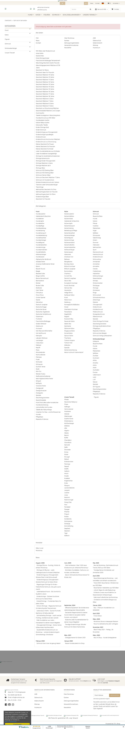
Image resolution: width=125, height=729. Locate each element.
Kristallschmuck (98, 309)
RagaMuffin (67, 314)
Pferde (95, 223)
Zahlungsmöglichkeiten (71, 43)
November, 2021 (98, 627)
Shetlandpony (68, 421)
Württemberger (69, 423)
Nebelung (67, 302)
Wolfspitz (39, 383)
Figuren (47, 15)
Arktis (95, 365)
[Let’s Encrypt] (31, 8)
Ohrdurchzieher (97, 283)
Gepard (66, 466)
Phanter (66, 512)
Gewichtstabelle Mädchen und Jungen (48, 111)
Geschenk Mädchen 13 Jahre (45, 84)
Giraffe (66, 469)
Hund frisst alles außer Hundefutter (47, 402)
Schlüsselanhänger (71, 15)
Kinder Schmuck (41, 130)
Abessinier (67, 254)
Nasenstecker (97, 278)
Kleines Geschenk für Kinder (44, 149)
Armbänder (96, 261)
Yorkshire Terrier (41, 386)
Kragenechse (68, 481)
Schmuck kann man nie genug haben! (48, 643)
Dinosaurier (96, 235)
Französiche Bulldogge (43, 321)
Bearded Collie (40, 273)
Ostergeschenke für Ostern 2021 (75, 637)
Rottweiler (39, 362)
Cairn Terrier (39, 290)
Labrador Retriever (41, 338)
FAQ (86, 3)
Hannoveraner (68, 409)
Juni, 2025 (67, 563)
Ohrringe (95, 288)
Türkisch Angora (69, 340)
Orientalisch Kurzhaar (71, 309)
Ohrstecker (96, 290)
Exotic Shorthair (69, 285)
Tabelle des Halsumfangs (44, 409)
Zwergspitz (39, 393)
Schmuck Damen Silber (43, 175)
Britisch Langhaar (69, 269)
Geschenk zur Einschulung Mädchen (47, 108)
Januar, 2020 (68, 641)
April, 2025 (96, 576)
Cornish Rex (68, 276)
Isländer (66, 414)
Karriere (66, 40)
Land (94, 377)
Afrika (95, 360)
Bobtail (38, 283)
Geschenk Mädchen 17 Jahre (45, 94)
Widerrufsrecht (97, 43)
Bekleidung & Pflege (70, 230)
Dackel (38, 300)
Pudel (37, 359)
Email (85, 681)
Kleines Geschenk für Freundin (45, 146)
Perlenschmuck (98, 312)
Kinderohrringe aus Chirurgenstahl (46, 132)
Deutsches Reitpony (70, 402)
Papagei (66, 509)
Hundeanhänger (41, 240)
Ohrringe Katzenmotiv (43, 158)
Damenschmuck (98, 252)
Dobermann (39, 316)
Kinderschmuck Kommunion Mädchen (48, 139)
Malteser (38, 345)
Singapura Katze (69, 331)
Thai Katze (67, 338)
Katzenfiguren (68, 238)
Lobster (66, 493)
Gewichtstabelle (41, 400)
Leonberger (39, 340)
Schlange (67, 524)
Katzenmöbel (68, 218)
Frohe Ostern (98, 616)
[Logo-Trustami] (35, 8)
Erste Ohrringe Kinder (42, 58)
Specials (38, 395)
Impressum (96, 48)
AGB (94, 38)
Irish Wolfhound (41, 333)
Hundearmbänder (41, 250)
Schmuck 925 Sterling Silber (45, 170)
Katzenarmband (69, 242)
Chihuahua (39, 292)
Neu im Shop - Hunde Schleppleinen (105, 637)
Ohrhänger (96, 285)
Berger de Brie (40, 276)
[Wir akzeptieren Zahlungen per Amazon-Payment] (34, 716)
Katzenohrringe (69, 240)
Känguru (67, 485)
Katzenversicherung (70, 350)
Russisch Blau (68, 319)
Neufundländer (40, 355)
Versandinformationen (71, 45)
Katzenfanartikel (69, 233)
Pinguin (66, 514)
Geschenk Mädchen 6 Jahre (44, 99)
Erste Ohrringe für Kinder (100, 321)
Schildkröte (67, 519)
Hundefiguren (40, 242)
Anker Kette (39, 53)
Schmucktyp (97, 259)
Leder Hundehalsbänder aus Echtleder (48, 151)
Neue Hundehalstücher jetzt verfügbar (106, 624)
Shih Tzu (38, 371)
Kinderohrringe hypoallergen (44, 134)
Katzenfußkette (69, 245)
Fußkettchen (97, 271)
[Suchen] (90, 9)
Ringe (94, 292)
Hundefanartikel (41, 238)
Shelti (37, 369)
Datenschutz (97, 40)
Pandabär (67, 507)
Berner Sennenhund (42, 278)
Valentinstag (97, 238)
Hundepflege (40, 226)
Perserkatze (68, 312)
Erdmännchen (68, 461)
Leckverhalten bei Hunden (44, 407)
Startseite (8, 20)
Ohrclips (95, 281)
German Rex (68, 288)
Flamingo (67, 464)
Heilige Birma (68, 292)
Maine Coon (68, 300)
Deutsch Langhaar (41, 304)
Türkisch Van (68, 343)
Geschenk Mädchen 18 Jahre (45, 96)
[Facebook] (6, 705)
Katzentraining (68, 228)
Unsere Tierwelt (89, 15)
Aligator (66, 430)
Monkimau (39, 550)
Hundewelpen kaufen (42, 120)
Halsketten (96, 273)
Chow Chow (40, 295)
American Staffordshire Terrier (45, 264)
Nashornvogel (68, 500)
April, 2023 (96, 613)
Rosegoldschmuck (99, 314)
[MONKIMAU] (7, 8)
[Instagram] (13, 705)
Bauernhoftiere (97, 216)
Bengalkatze (68, 261)
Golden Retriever (41, 324)
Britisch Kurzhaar (69, 266)
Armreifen (96, 266)
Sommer (95, 242)
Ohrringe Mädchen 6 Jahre (44, 163)
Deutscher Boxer (41, 309)
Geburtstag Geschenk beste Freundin (47, 63)
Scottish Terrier (40, 367)
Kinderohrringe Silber (42, 196)
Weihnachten (97, 247)
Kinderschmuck (41, 137)
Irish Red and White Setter (44, 331)
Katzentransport (69, 226)
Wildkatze (67, 345)
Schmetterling (68, 526)
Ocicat (66, 307)
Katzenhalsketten (69, 247)
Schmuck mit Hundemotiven (45, 180)
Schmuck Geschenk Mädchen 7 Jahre (48, 177)
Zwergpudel (39, 388)
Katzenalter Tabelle (42, 125)
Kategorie (96, 341)
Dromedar (67, 449)
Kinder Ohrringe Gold (42, 127)
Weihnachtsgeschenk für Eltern (46, 194)
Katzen (95, 221)
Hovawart (39, 328)
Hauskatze (67, 290)
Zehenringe (96, 300)
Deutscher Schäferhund (43, 314)
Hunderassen (40, 257)
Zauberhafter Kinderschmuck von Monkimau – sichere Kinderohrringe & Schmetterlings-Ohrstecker (47, 632)
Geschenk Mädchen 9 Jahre (44, 106)
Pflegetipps (39, 417)
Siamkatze (67, 326)
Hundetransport (41, 233)
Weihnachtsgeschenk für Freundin (46, 192)
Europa (95, 372)
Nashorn (67, 497)
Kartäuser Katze (69, 295)
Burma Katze (68, 271)
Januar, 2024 (97, 605)
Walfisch (66, 535)
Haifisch (66, 471)
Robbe (66, 516)
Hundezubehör (40, 214)
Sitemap (95, 45)
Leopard (66, 490)
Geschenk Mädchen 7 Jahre (44, 101)
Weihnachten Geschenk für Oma (46, 189)
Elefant (66, 459)
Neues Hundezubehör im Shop (74, 643)
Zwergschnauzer (41, 390)
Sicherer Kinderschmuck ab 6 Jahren (47, 182)
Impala (66, 476)
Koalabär (67, 478)
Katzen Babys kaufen (42, 122)
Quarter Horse (68, 418)
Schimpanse (68, 521)
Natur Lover (39, 548)
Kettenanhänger (41, 254)
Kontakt (97, 3)
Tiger (65, 533)
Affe (65, 428)
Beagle (38, 271)
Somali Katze (68, 333)
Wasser (95, 382)
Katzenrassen (68, 252)
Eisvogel (67, 457)
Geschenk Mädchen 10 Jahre (45, 75)
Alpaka (66, 433)
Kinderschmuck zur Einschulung (46, 142)
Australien (96, 370)
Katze (38, 15)
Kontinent (96, 358)
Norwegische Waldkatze (71, 304)
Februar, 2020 (40, 641)
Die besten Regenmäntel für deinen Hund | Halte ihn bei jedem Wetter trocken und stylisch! (75, 615)
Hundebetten (40, 223)
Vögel (94, 230)
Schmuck (55, 15)
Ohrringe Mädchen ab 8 (43, 165)
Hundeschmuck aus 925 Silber (45, 118)
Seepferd (67, 528)
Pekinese (39, 357)
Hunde (95, 218)
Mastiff (38, 347)
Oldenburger (68, 416)
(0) (110, 3)
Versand (75, 718)
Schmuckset (97, 295)
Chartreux (67, 273)
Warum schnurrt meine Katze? (73, 352)
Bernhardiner (40, 281)
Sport (94, 250)
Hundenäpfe (40, 221)
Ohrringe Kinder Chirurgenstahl (45, 161)
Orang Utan (68, 502)
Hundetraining (40, 230)
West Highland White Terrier (44, 378)
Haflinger (67, 407)
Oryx (65, 504)
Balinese (67, 259)
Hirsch (66, 473)
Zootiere (95, 355)
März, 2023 (96, 619)
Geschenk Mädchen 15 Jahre (45, 89)
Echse (66, 452)
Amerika (95, 363)
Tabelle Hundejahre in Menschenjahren (48, 115)
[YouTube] (9, 705)
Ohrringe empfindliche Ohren (102, 326)
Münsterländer (40, 352)
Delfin (66, 447)
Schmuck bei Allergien (100, 333)
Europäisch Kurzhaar (70, 283)
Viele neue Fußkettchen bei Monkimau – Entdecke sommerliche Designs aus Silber (105, 600)
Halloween (96, 245)
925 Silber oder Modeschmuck (45, 51)
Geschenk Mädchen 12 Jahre (45, 82)
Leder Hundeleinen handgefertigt (46, 153)
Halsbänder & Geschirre (43, 216)
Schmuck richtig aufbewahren (102, 336)
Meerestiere (96, 228)
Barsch (66, 435)
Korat (66, 297)
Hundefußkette (41, 252)
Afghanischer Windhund (43, 259)
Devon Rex (67, 281)
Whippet (38, 381)
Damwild (67, 445)
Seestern (67, 531)
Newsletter (67, 48)
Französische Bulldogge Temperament (48, 60)
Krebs (66, 483)
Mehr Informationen (11, 721)
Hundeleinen (40, 218)
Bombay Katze (69, 264)
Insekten (95, 226)
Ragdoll (66, 316)
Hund (30, 15)
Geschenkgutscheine (42, 398)
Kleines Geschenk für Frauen (45, 144)
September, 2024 (69, 605)
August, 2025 (40, 563)
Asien (94, 367)
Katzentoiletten (69, 216)
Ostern (95, 240)
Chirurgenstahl (97, 304)
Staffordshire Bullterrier (43, 376)
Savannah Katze (69, 321)
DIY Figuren (96, 387)
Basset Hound (40, 269)
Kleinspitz (39, 336)
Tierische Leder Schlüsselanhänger (47, 185)
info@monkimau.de (18, 697)
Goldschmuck (97, 307)
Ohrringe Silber (40, 168)
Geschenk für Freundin (43, 199)
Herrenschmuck (98, 254)
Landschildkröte (69, 488)
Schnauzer (39, 364)
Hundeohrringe (40, 247)
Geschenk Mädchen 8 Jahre (45, 103)
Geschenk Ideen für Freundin (45, 72)
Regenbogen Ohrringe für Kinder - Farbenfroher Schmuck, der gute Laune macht (48, 587)
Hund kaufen (40, 113)
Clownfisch (67, 442)
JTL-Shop (117, 724)
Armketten (96, 264)
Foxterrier (39, 319)
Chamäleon (67, 440)
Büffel (66, 438)
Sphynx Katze (68, 336)
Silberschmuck (97, 316)
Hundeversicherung (42, 405)
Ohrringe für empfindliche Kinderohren (48, 156)
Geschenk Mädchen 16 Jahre (45, 91)
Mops (37, 350)
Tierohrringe (39, 187)
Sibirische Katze (69, 328)
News (91, 3)
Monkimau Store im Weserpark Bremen (106, 621)
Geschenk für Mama (42, 70)
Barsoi (38, 266)
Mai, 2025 (96, 563)
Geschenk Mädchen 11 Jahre (45, 80)
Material (95, 302)
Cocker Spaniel (40, 297)
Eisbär (66, 454)
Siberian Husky (40, 374)
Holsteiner (67, 411)
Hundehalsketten (41, 245)
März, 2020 (96, 635)
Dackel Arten (40, 56)
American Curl (68, 257)
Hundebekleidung (41, 235)
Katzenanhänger (69, 235)
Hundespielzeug (41, 228)
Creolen (95, 269)
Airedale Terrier (40, 261)
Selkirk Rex (67, 324)
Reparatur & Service (42, 419)
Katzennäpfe (68, 223)
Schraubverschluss (99, 297)
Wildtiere (95, 233)
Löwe (66, 495)
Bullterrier (39, 288)
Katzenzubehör (69, 214)
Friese (66, 404)
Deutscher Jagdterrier (43, 312)
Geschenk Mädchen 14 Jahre (45, 87)
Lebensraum (97, 375)
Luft (94, 379)
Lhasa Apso (39, 343)
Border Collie (40, 285)
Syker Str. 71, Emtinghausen (17, 692)
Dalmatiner (39, 302)
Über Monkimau (69, 38)
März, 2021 (67, 635)
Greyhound (39, 326)
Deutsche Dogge (41, 307)
